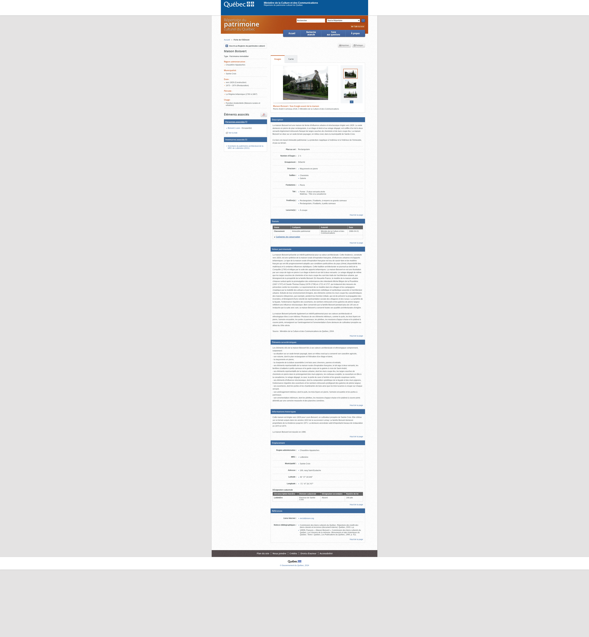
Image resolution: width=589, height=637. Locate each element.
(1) (236, 121)
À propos (355, 33)
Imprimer (345, 45)
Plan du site (263, 553)
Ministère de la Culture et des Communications (291, 3)
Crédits (293, 553)
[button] (318, 119)
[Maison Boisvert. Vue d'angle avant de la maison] (305, 83)
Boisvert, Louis (234, 128)
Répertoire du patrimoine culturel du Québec (283, 5)
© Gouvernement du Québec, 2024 (294, 565)
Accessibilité (326, 553)
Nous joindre (279, 553)
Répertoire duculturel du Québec (241, 24)
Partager (359, 45)
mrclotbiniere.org (307, 518)
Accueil (292, 33)
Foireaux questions (333, 33)
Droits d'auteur (308, 553)
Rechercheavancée (311, 33)
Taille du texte (359, 26)
